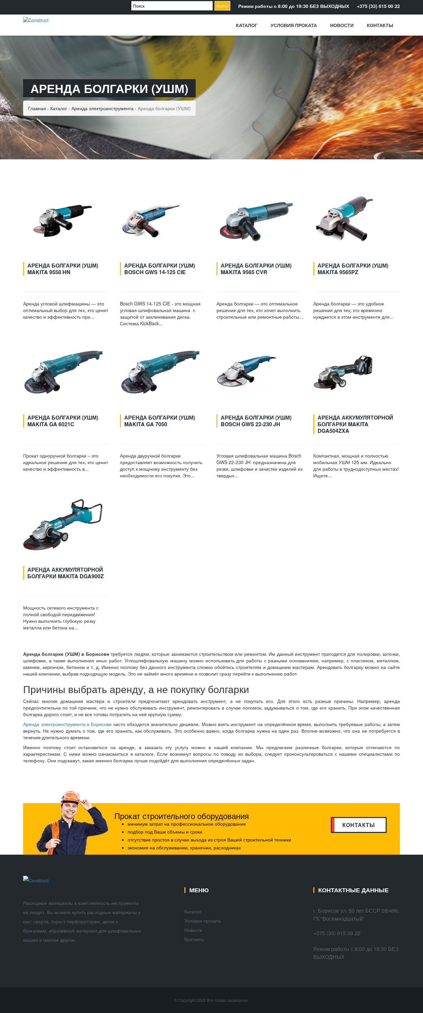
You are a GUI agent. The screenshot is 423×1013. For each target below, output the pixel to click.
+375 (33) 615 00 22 (378, 6)
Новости (342, 25)
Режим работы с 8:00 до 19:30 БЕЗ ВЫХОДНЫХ (293, 6)
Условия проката (294, 25)
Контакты (380, 25)
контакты (358, 825)
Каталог (246, 25)
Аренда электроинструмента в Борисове (67, 724)
